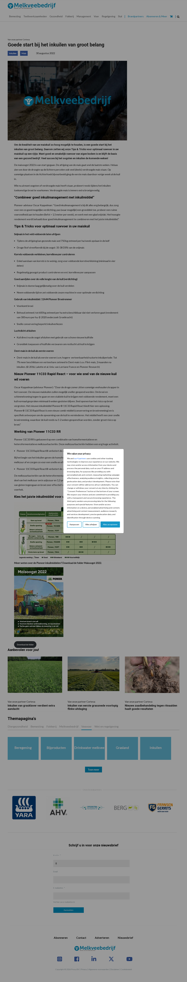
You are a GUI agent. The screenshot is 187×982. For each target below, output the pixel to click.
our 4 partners (80, 458)
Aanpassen (74, 524)
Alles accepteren (110, 524)
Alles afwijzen (91, 524)
